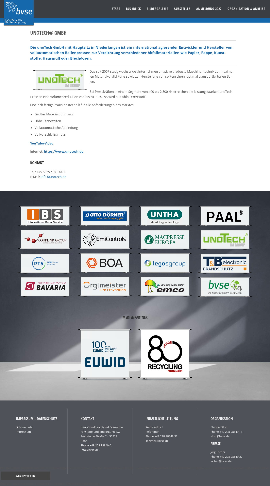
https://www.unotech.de (63, 151)
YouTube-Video (41, 143)
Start (116, 9)
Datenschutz (24, 427)
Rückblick (133, 9)
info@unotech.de (53, 177)
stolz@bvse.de (220, 436)
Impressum (23, 432)
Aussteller (182, 9)
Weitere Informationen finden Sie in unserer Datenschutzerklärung (50, 483)
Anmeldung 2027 (209, 9)
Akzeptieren (25, 476)
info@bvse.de (90, 450)
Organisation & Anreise (246, 9)
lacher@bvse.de (221, 461)
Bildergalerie (157, 9)
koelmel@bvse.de (157, 441)
